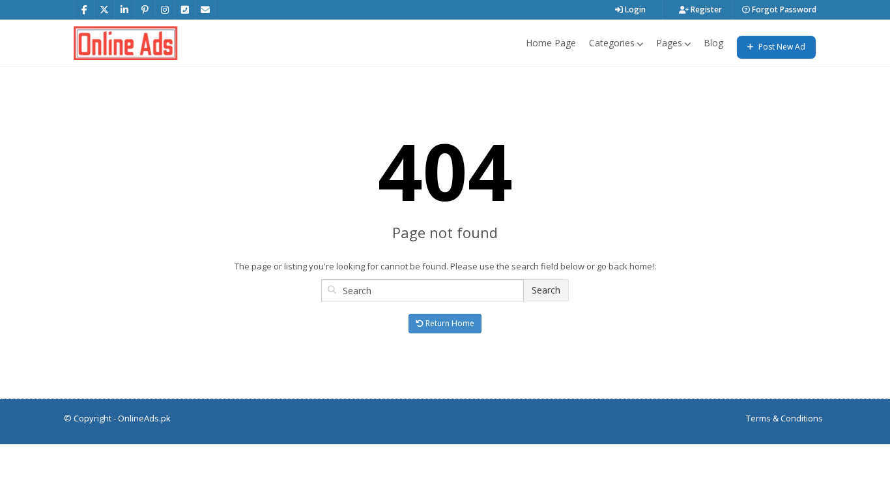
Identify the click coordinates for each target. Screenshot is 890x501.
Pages (669, 43)
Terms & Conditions (784, 418)
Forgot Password (783, 9)
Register (705, 9)
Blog (713, 43)
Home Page (551, 43)
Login (634, 9)
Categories (612, 43)
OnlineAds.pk (144, 418)
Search (546, 290)
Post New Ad (780, 46)
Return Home (448, 323)
